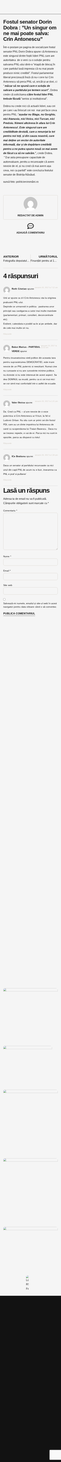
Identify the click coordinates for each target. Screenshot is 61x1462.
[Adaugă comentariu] (30, 226)
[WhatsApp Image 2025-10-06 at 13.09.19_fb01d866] (30, 1092)
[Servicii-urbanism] (27, 1048)
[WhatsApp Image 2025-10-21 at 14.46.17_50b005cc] (30, 990)
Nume (7, 556)
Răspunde (7, 334)
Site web (7, 585)
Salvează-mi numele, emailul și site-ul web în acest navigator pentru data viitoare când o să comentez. (30, 605)
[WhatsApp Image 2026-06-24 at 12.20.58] (30, 1229)
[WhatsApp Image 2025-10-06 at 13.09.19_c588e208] (30, 1160)
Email (7, 570)
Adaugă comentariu (30, 232)
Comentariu (10, 510)
